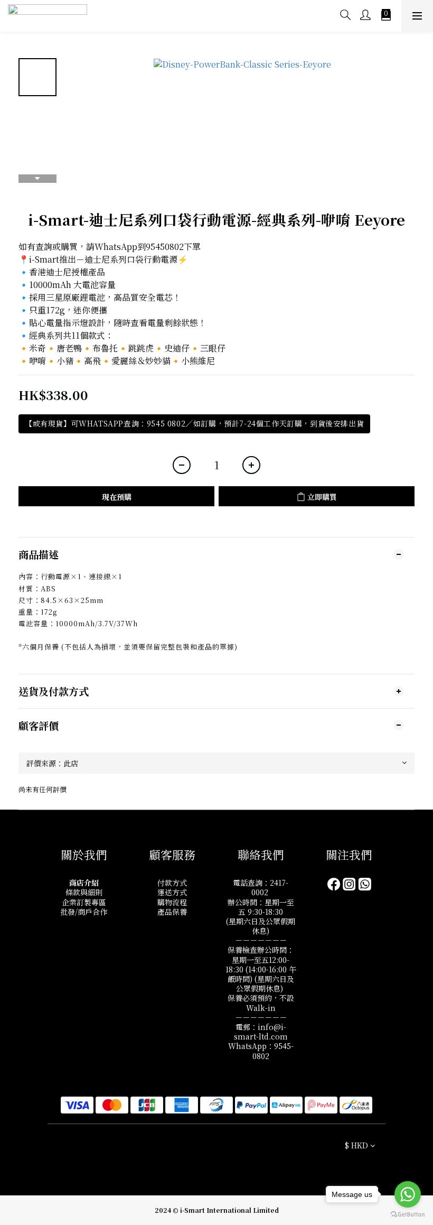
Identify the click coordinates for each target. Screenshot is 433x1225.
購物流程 (172, 902)
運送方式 (172, 892)
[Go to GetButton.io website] (408, 1214)
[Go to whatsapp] (407, 1194)
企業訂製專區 (84, 902)
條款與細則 (83, 892)
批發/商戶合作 (83, 911)
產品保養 (172, 911)
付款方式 (172, 882)
